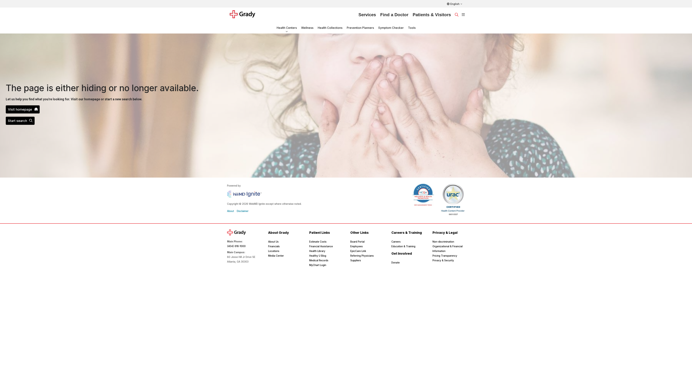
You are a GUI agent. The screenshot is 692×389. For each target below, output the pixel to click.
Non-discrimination (443, 241)
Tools (412, 28)
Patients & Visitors (432, 14)
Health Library (317, 251)
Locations (273, 251)
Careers (396, 241)
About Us (273, 241)
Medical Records (318, 260)
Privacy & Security (443, 260)
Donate (395, 262)
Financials (274, 246)
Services (367, 14)
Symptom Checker (391, 28)
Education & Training (403, 246)
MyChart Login (317, 265)
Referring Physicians (362, 255)
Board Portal (357, 241)
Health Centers (287, 28)
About (230, 211)
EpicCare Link (358, 251)
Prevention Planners (360, 28)
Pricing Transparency (444, 255)
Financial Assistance (321, 246)
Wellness (307, 28)
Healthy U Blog (317, 255)
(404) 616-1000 (236, 246)
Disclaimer (243, 211)
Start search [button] (17, 121)
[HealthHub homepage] (244, 14)
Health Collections (330, 28)
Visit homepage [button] (20, 109)
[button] (463, 15)
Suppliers (355, 260)
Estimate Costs (318, 241)
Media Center (276, 255)
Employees (356, 246)
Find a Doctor (394, 14)
